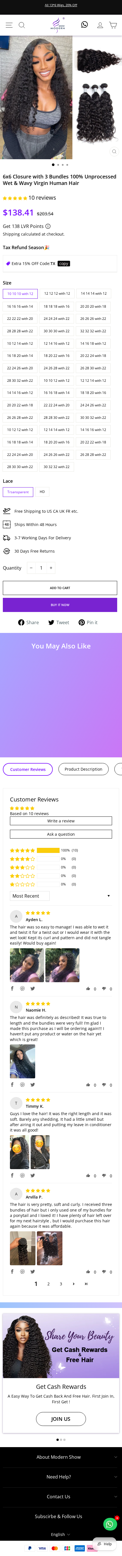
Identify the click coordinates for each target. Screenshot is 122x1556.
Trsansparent (18, 492)
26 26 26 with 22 (93, 318)
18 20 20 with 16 (57, 442)
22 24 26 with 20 (20, 368)
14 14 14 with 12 (94, 293)
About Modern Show (59, 1457)
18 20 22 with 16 (57, 355)
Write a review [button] (61, 821)
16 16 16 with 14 (20, 306)
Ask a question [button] (61, 834)
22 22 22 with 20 (20, 318)
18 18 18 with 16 (57, 306)
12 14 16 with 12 (57, 343)
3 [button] (61, 1283)
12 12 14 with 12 (93, 380)
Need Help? (59, 1477)
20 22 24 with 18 (93, 355)
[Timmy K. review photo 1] (19, 1152)
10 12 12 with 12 (20, 429)
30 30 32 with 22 (93, 417)
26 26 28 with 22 (20, 417)
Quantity (12, 568)
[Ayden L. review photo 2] (62, 965)
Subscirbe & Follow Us (58, 1516)
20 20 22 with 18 (20, 405)
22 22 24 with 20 (57, 405)
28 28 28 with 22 (20, 331)
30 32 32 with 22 (57, 466)
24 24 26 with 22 (93, 405)
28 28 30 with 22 (57, 417)
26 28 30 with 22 (93, 368)
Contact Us (58, 1496)
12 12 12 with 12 (57, 293)
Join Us (60, 1418)
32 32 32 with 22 (93, 331)
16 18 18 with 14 (20, 442)
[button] (15, 198)
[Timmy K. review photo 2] (40, 1152)
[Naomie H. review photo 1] (22, 1061)
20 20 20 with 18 (93, 306)
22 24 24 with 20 (20, 454)
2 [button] (48, 1283)
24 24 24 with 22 (57, 318)
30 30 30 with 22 (57, 331)
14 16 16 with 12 (93, 429)
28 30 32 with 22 (20, 380)
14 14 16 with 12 (20, 392)
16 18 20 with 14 (20, 355)
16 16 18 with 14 (57, 392)
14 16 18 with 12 (93, 343)
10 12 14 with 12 (20, 343)
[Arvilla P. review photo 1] (22, 1248)
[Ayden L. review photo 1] (27, 965)
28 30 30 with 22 (20, 466)
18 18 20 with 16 (93, 392)
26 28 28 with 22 (93, 454)
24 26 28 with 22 (57, 368)
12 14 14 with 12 (57, 429)
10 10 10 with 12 (20, 293)
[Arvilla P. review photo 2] (49, 1248)
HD (42, 491)
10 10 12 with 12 (57, 380)
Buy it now (60, 605)
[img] (38, 912)
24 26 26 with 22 (57, 454)
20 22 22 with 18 (93, 442)
